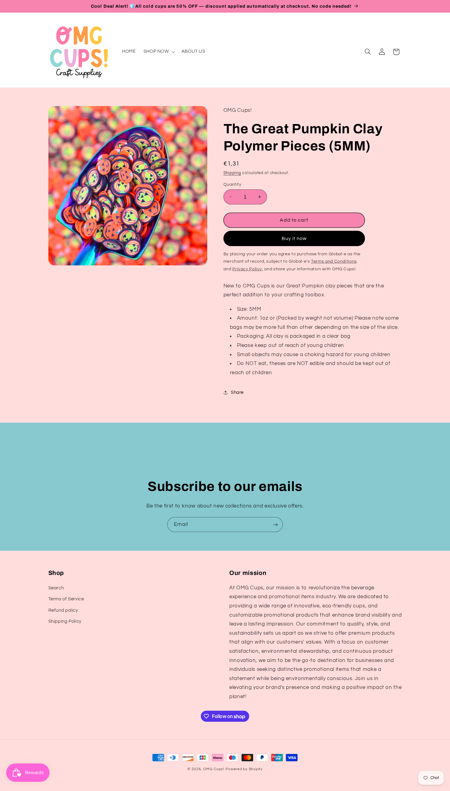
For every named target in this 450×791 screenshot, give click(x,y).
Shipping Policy (64, 621)
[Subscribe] (275, 524)
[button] (159, 52)
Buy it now (294, 238)
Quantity (232, 184)
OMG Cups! (213, 769)
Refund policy (63, 610)
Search (56, 587)
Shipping (232, 173)
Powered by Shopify (244, 769)
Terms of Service (66, 599)
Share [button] (237, 392)
